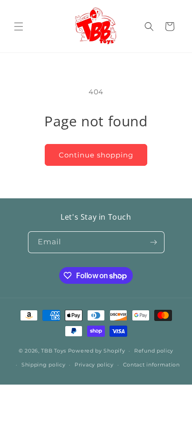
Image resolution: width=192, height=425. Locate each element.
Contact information (151, 364)
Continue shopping (96, 154)
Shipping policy (43, 364)
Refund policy (153, 350)
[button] (18, 26)
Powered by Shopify (96, 350)
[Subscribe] (154, 242)
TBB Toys (53, 350)
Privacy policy (94, 364)
